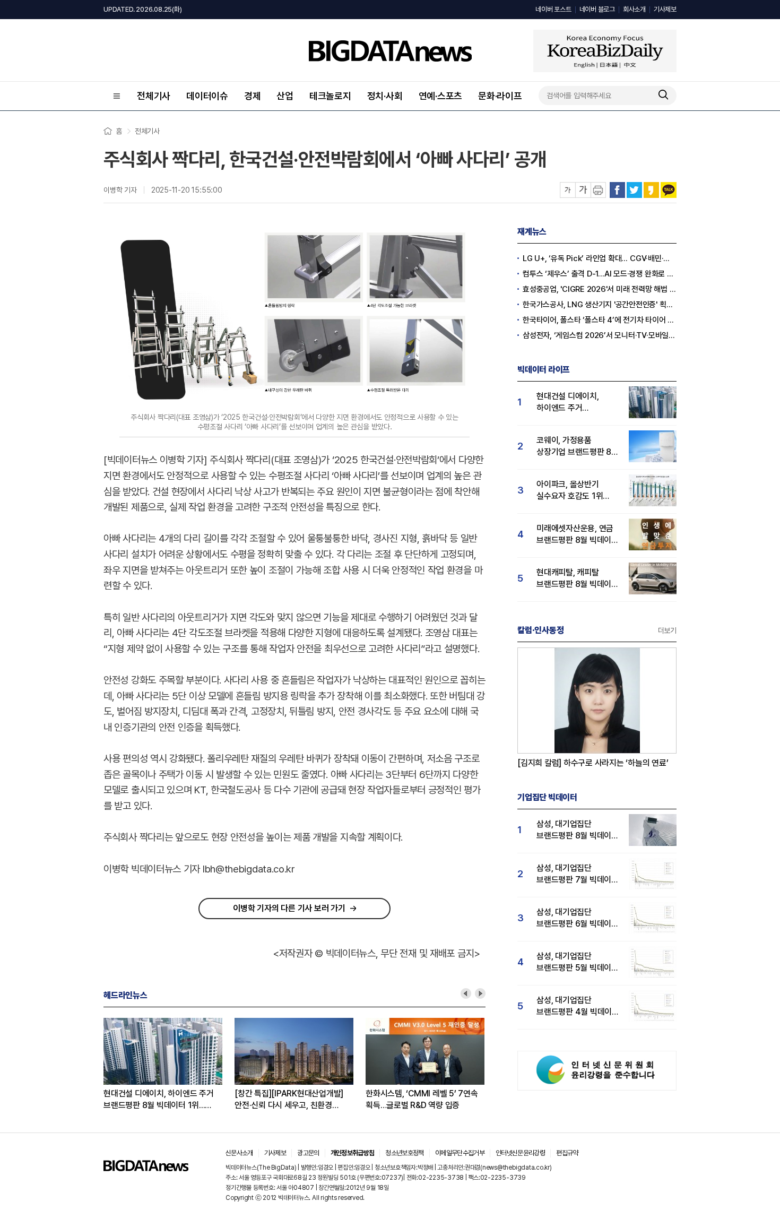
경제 (252, 95)
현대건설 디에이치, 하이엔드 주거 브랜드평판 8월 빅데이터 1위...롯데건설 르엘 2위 (158, 1099)
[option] (169, 1064)
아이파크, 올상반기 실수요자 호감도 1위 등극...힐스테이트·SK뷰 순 (574, 490)
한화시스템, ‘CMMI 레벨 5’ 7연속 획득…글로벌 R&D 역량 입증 (422, 1099)
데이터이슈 (207, 95)
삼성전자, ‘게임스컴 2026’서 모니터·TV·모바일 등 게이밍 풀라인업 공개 (600, 335)
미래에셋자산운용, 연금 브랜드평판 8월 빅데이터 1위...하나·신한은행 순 (577, 534)
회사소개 (634, 9)
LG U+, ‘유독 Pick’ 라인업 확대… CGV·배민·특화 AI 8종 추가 (600, 258)
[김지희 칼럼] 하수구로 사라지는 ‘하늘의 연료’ (593, 763)
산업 (284, 95)
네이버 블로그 (597, 9)
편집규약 (567, 1153)
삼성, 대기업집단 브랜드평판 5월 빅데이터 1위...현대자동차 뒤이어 (577, 962)
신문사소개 (239, 1153)
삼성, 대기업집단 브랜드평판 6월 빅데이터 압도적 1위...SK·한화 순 (577, 918)
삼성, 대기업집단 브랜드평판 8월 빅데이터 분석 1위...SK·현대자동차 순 (577, 830)
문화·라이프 (500, 95)
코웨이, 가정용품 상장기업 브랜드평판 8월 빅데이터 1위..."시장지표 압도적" (577, 446)
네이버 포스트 (553, 9)
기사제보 (665, 9)
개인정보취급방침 (353, 1153)
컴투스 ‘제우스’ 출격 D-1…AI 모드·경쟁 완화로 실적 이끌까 (600, 274)
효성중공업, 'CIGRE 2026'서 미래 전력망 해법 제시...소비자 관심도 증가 (600, 289)
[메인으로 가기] (145, 1168)
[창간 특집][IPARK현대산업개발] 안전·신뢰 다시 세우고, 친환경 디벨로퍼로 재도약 (289, 1099)
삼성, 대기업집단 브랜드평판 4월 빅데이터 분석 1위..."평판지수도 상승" (577, 1006)
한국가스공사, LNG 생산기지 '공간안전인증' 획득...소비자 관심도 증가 (600, 304)
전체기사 (153, 95)
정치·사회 (385, 95)
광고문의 (308, 1153)
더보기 (667, 630)
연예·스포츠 (441, 95)
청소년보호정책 (404, 1153)
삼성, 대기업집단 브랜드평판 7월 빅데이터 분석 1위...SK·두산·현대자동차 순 (577, 874)
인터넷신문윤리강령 (520, 1153)
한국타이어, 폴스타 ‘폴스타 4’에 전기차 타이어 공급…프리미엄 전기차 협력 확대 (600, 320)
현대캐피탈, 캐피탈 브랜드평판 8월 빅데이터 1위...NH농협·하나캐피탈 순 (577, 578)
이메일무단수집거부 (459, 1153)
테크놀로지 (330, 95)
